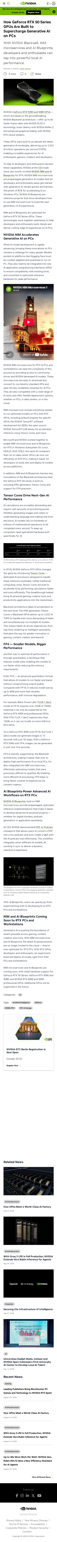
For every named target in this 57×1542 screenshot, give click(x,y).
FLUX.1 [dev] (44, 702)
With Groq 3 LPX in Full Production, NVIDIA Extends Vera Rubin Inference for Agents (28, 1258)
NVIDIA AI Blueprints (14, 801)
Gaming (8, 1384)
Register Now (12, 1065)
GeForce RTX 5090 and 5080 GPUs (31, 112)
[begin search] (8, 3)
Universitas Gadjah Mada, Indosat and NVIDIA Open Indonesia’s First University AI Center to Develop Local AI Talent (27, 1361)
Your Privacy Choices (36, 1520)
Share (38, 73)
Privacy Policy (14, 1520)
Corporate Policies (16, 1527)
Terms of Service (18, 1524)
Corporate (9, 1304)
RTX (20, 190)
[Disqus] (28, 1113)
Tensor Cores (37, 573)
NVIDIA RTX (9, 1008)
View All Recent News (41, 1477)
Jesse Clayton (25, 69)
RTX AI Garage (25, 1008)
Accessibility (38, 1524)
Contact (27, 1531)
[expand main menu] (4, 3)
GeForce (38, 1002)
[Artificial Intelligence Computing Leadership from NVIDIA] (28, 3)
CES (40, 167)
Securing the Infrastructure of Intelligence (28, 1309)
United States (28, 1514)
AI (20, 995)
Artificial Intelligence (21, 1002)
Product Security (38, 1527)
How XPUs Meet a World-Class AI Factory (26, 1413)
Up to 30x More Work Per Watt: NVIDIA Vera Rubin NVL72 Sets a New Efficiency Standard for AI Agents (27, 1461)
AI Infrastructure (12, 1407)
